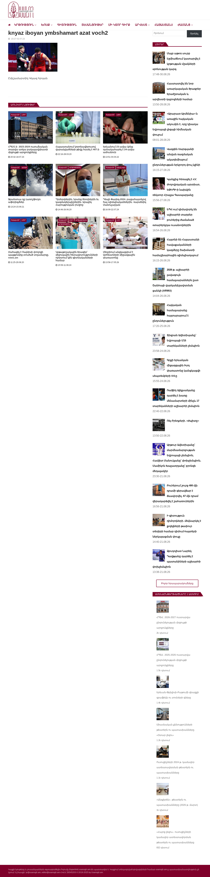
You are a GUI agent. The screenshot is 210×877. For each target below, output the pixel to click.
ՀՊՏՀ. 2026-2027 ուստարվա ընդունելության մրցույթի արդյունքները (173, 622)
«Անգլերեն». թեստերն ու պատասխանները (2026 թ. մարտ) (177, 802)
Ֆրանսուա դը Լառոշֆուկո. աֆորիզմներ (24, 200)
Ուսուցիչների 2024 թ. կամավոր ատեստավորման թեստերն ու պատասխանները (175, 767)
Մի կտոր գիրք (119, 24)
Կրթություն (24, 24)
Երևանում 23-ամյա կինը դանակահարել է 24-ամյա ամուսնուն (118, 149)
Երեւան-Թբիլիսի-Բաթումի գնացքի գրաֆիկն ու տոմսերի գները (178, 695)
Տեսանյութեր (92, 24)
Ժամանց (184, 24)
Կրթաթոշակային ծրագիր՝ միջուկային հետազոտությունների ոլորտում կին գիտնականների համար (77, 256)
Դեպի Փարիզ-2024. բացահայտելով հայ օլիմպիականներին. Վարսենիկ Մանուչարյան (124, 202)
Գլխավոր (15, 115)
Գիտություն (67, 24)
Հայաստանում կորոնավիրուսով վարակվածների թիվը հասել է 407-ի (77, 148)
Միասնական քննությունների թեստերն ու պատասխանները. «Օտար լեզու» (176, 729)
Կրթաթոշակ (81, 220)
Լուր (24, 115)
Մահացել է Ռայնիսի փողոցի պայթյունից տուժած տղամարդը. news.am (28, 255)
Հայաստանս (164, 24)
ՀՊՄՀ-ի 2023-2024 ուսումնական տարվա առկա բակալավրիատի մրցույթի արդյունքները (28, 149)
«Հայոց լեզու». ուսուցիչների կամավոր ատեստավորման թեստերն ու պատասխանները (175, 837)
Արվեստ (141, 24)
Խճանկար (121, 167)
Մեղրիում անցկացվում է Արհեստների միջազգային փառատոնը (119, 255)
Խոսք (45, 24)
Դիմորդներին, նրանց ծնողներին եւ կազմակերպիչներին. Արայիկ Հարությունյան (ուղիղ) (77, 202)
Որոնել (194, 33)
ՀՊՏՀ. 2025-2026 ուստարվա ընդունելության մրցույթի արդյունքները (173, 660)
